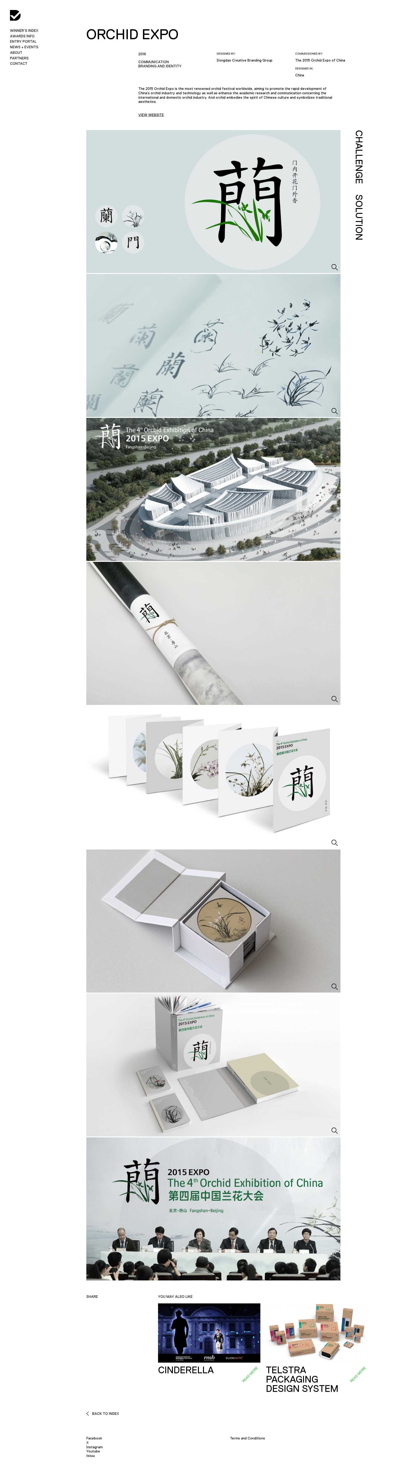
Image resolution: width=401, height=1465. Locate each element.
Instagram (94, 1447)
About (16, 53)
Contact (18, 63)
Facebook (94, 1438)
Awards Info (22, 36)
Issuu (90, 1456)
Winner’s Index (24, 31)
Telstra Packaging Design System (302, 1379)
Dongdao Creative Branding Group (244, 60)
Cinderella (186, 1370)
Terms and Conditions (247, 1438)
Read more (250, 1374)
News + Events (24, 47)
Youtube (93, 1451)
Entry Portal (23, 41)
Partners (19, 58)
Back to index (105, 1414)
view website (151, 115)
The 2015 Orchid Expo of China (320, 60)
